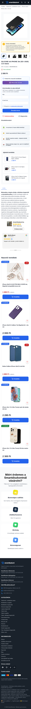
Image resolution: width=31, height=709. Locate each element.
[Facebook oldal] (2, 667)
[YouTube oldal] (14, 667)
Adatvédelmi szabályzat (6, 645)
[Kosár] (28, 2)
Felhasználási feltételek (6, 647)
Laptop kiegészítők (5, 609)
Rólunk (3, 639)
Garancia (3, 656)
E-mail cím (5, 100)
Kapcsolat (3, 650)
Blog (2, 652)
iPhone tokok (25, 6)
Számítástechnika (5, 617)
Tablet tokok (4, 611)
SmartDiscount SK (5, 660)
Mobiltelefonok (4, 625)
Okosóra (3, 623)
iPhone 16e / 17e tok (6, 8)
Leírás (3, 188)
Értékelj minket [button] (18, 229)
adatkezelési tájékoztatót (17, 106)
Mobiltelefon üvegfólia (6, 602)
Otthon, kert (4, 632)
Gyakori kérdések (5, 654)
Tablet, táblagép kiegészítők (7, 615)
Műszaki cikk (4, 621)
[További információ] (28, 43)
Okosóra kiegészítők (6, 606)
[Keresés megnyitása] (21, 2)
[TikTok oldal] (10, 667)
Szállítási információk (6, 641)
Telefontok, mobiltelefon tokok (13, 6)
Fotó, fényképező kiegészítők (8, 630)
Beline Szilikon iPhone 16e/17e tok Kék (13, 366)
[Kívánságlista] (25, 2)
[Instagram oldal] (6, 667)
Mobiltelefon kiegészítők (7, 604)
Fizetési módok (4, 643)
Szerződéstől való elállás (7, 658)
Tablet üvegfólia (5, 613)
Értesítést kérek (15, 110)
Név (4, 94)
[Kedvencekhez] (27, 279)
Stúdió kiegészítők (5, 628)
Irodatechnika (4, 619)
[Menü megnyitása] (2, 2)
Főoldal (3, 6)
